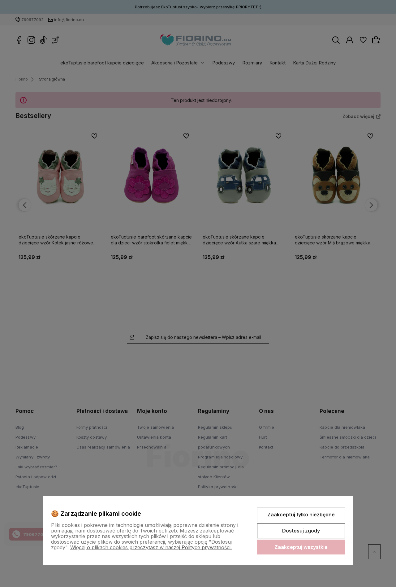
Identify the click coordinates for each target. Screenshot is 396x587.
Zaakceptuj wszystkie (301, 547)
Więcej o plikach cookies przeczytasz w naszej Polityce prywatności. (151, 547)
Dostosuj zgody (301, 531)
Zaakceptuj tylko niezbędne (301, 514)
